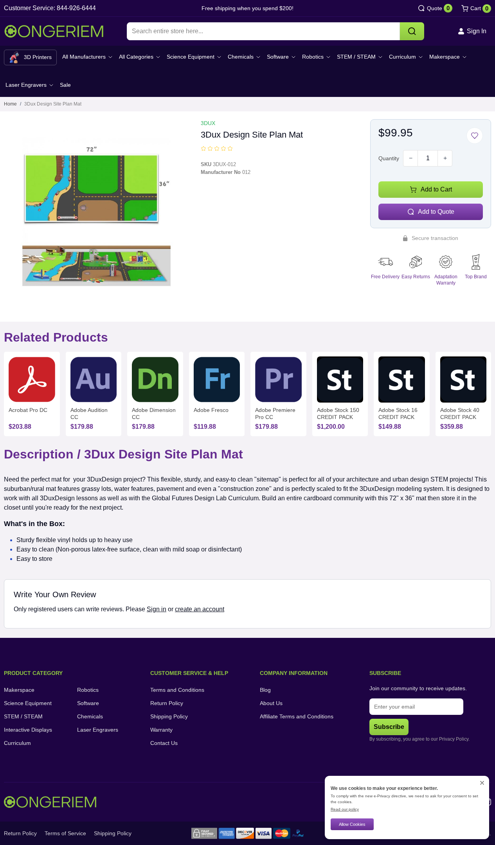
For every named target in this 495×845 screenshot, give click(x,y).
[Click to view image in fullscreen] (96, 211)
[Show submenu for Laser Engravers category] (51, 85)
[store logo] (54, 31)
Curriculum (402, 57)
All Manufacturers (84, 57)
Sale (65, 85)
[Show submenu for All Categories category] (158, 57)
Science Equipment (190, 57)
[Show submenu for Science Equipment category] (219, 57)
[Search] (412, 31)
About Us (271, 703)
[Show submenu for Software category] (293, 57)
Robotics (313, 57)
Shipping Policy (169, 716)
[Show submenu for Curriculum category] (421, 57)
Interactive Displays (28, 730)
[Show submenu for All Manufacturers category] (110, 57)
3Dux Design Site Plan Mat (52, 104)
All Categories (136, 57)
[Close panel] (482, 783)
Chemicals (241, 57)
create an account (199, 609)
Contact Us (164, 743)
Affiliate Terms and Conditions (296, 716)
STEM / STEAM (356, 57)
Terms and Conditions (177, 690)
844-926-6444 (76, 8)
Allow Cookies (352, 824)
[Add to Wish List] (474, 135)
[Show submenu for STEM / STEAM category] (380, 57)
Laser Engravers (26, 85)
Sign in (156, 609)
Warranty (161, 730)
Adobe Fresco (211, 410)
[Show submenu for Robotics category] (328, 57)
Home (10, 104)
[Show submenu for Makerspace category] (464, 57)
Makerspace (444, 57)
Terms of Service (65, 833)
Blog (265, 690)
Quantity (388, 158)
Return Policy (166, 703)
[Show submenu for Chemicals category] (258, 57)
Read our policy (345, 809)
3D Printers (38, 57)
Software (278, 57)
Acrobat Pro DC (28, 410)
